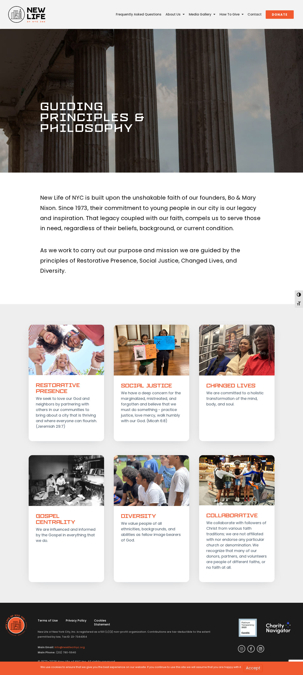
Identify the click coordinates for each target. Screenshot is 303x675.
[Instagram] (241, 648)
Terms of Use (48, 620)
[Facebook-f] (251, 648)
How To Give (230, 14)
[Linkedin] (260, 648)
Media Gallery (200, 14)
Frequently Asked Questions (138, 14)
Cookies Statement (102, 622)
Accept (253, 668)
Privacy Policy (76, 620)
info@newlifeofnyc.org (70, 647)
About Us (173, 14)
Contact (255, 14)
